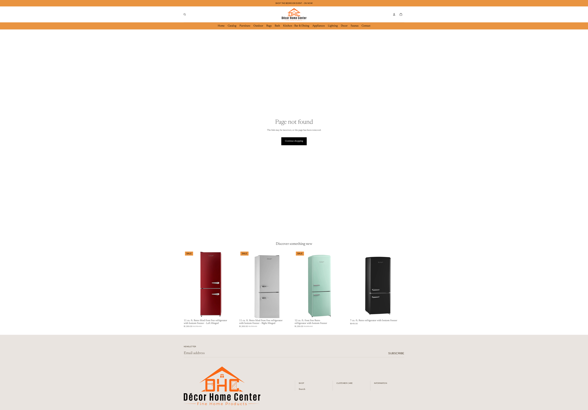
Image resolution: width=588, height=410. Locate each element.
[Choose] (233, 313)
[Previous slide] (188, 284)
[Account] (394, 14)
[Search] (184, 14)
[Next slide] (233, 284)
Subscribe (396, 353)
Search (302, 389)
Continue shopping (294, 141)
